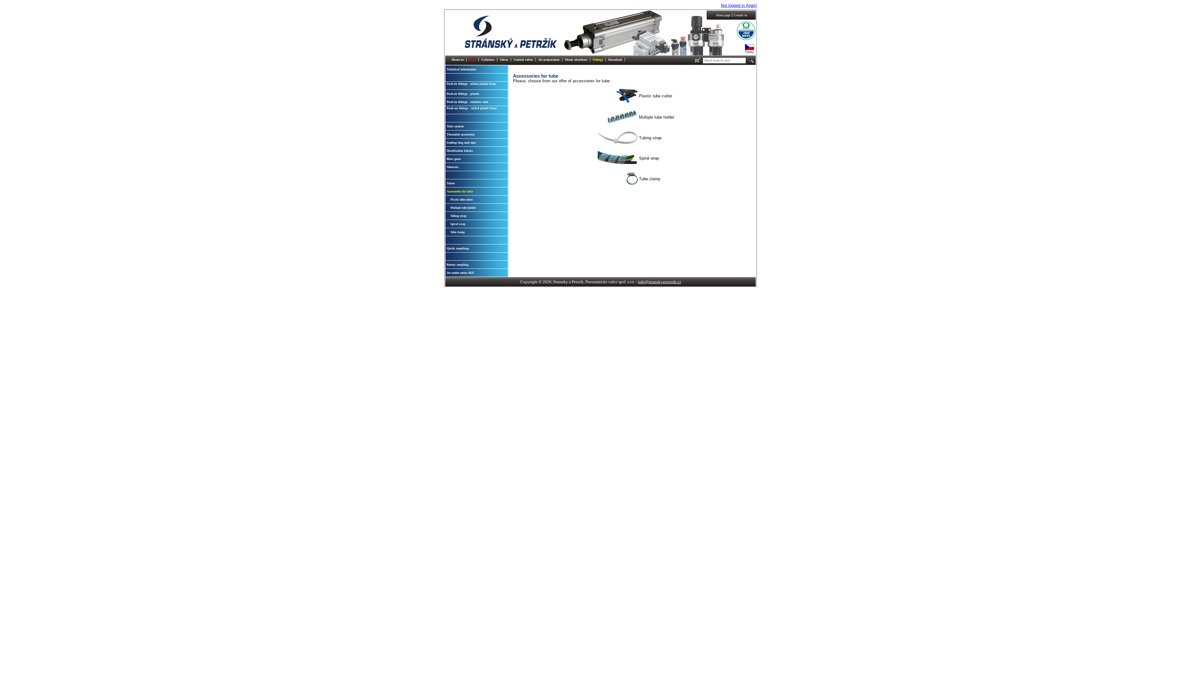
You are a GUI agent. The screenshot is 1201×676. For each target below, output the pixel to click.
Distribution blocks (460, 150)
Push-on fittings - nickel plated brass (472, 108)
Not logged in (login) (739, 5)
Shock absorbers (576, 59)
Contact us (740, 15)
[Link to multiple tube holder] (622, 122)
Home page (723, 15)
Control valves (523, 59)
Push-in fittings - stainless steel (467, 102)
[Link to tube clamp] (632, 183)
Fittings (598, 59)
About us (457, 59)
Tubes (451, 183)
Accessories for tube (460, 191)
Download (615, 59)
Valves (504, 59)
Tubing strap (458, 216)
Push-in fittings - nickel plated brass (471, 83)
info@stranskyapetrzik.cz (659, 281)
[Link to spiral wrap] (618, 163)
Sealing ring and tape (461, 142)
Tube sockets (455, 126)
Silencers (453, 167)
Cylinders (487, 59)
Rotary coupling (458, 264)
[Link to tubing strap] (618, 142)
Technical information (461, 69)
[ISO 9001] (741, 39)
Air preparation (549, 59)
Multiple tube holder (463, 207)
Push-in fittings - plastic (463, 93)
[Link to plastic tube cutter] (627, 101)
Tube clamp (457, 232)
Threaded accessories (461, 134)
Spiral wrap (457, 224)
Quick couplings (458, 248)
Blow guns (454, 159)
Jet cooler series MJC (461, 272)
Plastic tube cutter (461, 199)
